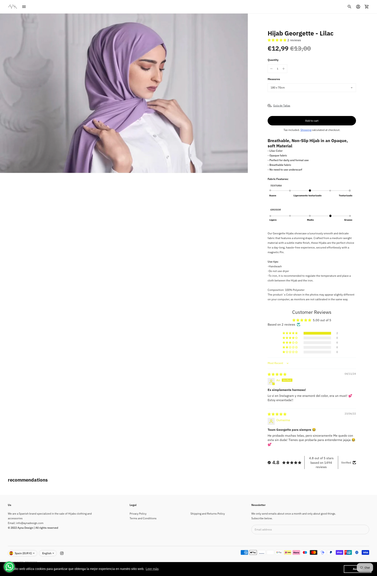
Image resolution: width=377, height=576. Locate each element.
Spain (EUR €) (23, 553)
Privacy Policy (138, 513)
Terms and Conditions (143, 518)
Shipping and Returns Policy (207, 513)
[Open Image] (124, 93)
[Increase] (283, 69)
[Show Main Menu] (24, 6)
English (46, 553)
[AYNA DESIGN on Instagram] (62, 553)
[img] (277, 374)
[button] (277, 40)
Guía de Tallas (281, 105)
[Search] (349, 6)
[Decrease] (271, 69)
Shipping (305, 130)
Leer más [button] (152, 569)
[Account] (358, 6)
